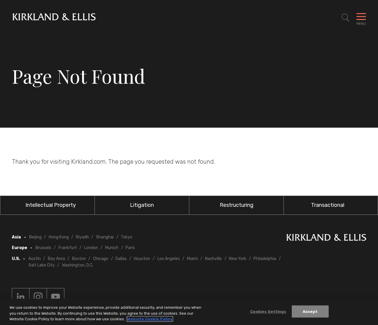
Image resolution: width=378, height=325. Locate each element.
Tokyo (126, 237)
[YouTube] (55, 297)
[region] (189, 312)
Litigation (142, 205)
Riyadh (82, 237)
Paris (130, 247)
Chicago (100, 258)
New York (237, 258)
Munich (111, 247)
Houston (142, 258)
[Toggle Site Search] (345, 17)
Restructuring (236, 205)
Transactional (327, 205)
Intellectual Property (50, 205)
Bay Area (56, 258)
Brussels (43, 247)
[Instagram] (38, 297)
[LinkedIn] (21, 297)
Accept (310, 311)
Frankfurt (67, 247)
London (91, 247)
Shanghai (105, 237)
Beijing (35, 237)
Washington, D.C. (77, 265)
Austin (34, 258)
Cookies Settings (268, 311)
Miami (192, 258)
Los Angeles (168, 258)
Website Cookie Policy (149, 319)
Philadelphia (264, 258)
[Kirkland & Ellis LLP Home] (326, 238)
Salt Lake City (41, 265)
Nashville (213, 258)
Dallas (121, 258)
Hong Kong (59, 237)
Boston (79, 258)
